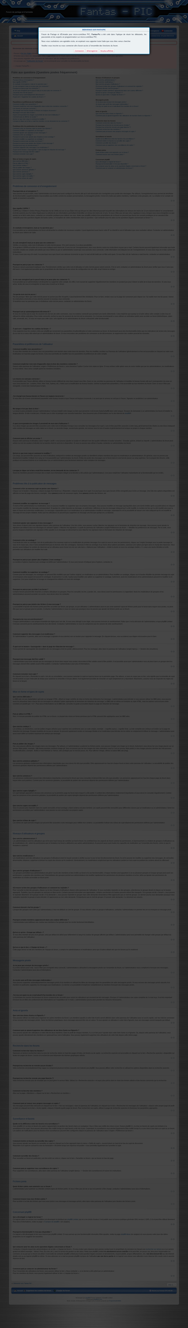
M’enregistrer (92, 51)
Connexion (79, 51)
